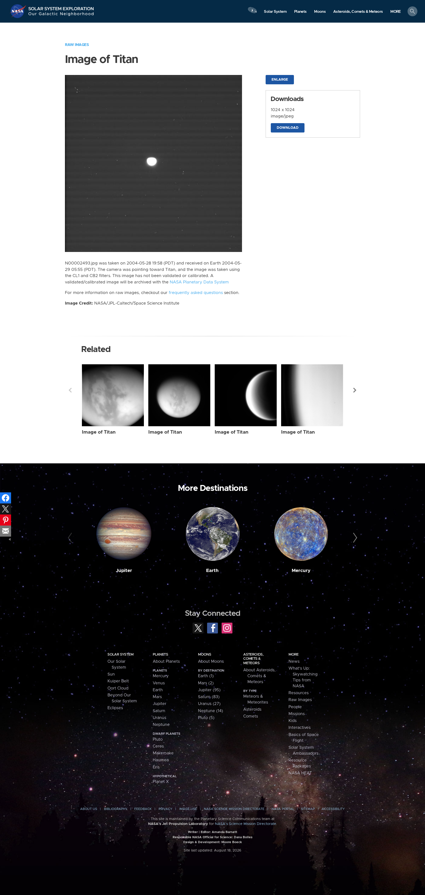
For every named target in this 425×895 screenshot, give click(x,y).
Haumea (161, 760)
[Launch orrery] (252, 12)
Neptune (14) (210, 711)
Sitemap (308, 809)
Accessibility (333, 809)
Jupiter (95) (209, 690)
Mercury (301, 570)
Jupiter (124, 570)
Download (288, 128)
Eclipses (115, 708)
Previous (70, 390)
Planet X (161, 782)
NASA (18, 11)
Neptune (161, 725)
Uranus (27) (209, 704)
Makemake (163, 753)
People (295, 707)
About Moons (211, 661)
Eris (156, 767)
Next (355, 390)
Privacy (165, 809)
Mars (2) (206, 683)
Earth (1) (206, 676)
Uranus (159, 718)
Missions (296, 714)
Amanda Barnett (224, 832)
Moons (204, 654)
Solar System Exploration (61, 7)
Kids (292, 721)
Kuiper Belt (118, 681)
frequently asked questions (196, 293)
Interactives (299, 728)
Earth (212, 570)
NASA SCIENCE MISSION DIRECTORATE (234, 809)
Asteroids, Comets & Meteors (253, 659)
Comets (250, 716)
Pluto (158, 739)
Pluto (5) (206, 718)
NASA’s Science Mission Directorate (245, 824)
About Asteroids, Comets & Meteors (259, 676)
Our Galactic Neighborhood (61, 15)
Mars (157, 697)
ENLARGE (280, 79)
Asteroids (252, 709)
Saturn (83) (209, 697)
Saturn (159, 711)
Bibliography (115, 809)
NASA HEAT (300, 773)
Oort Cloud (117, 688)
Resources (298, 693)
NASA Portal (283, 809)
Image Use (188, 809)
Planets (160, 654)
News (294, 661)
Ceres (158, 746)
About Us (88, 809)
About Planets (166, 661)
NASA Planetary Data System (199, 282)
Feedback (143, 809)
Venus (159, 683)
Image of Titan (99, 432)
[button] (396, 11)
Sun (111, 674)
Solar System (120, 654)
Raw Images (77, 45)
